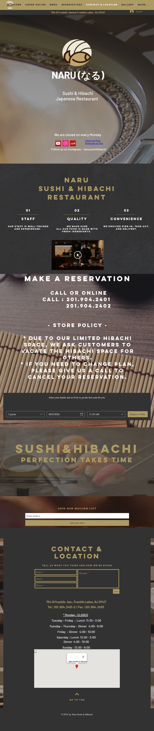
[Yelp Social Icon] (73, 143)
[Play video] (78, 255)
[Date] (81, 414)
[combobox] (25, 414)
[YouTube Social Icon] (58, 143)
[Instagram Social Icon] (65, 143)
